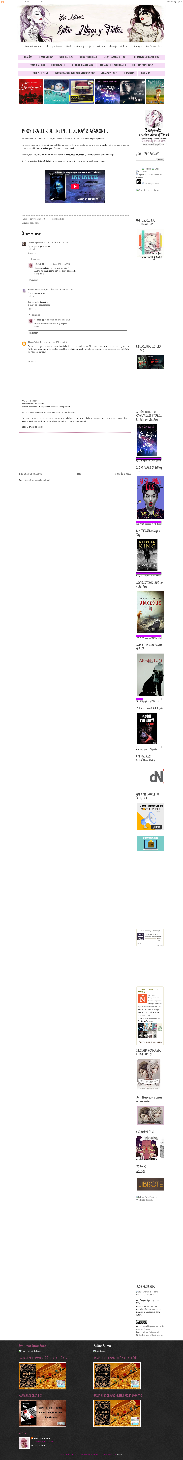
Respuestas (35, 259)
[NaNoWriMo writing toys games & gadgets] (150, 458)
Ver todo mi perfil (38, 1446)
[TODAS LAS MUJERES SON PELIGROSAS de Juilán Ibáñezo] (48, 104)
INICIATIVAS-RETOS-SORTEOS (146, 57)
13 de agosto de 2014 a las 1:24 (60, 290)
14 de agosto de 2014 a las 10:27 (57, 264)
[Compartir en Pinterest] (63, 219)
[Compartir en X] (58, 219)
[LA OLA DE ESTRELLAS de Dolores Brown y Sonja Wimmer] (22, 104)
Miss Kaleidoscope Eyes (39, 290)
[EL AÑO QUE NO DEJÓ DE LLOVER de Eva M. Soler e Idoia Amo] (124, 104)
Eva (146, 934)
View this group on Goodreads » (150, 1042)
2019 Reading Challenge (150, 930)
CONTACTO (145, 73)
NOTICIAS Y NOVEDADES (142, 65)
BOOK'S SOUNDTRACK (88, 57)
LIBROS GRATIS (58, 65)
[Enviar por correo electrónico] (53, 219)
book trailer (34, 223)
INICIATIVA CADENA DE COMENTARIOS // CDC (75, 73)
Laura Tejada (34, 342)
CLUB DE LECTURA (40, 73)
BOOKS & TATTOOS (37, 65)
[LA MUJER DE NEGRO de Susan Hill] (99, 104)
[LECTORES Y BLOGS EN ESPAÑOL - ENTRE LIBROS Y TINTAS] (143, 999)
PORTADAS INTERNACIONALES (113, 65)
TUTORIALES (129, 73)
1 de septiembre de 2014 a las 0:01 (53, 342)
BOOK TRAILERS (66, 57)
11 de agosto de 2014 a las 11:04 (55, 243)
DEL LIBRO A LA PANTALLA (82, 65)
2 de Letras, (68, 139)
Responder (32, 253)
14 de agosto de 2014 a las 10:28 (57, 320)
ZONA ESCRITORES (109, 73)
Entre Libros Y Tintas (42, 1439)
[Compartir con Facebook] (60, 219)
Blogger (120, 1455)
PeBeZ (38, 264)
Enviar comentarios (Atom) (40, 480)
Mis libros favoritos (102, 1346)
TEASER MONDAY (46, 57)
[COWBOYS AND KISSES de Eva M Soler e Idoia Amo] (73, 104)
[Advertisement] (75, 452)
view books (160, 945)
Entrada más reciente (30, 474)
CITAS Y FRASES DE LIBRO (115, 57)
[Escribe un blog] (56, 219)
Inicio (78, 474)
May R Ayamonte (36, 243)
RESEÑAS (28, 57)
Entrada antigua (123, 474)
